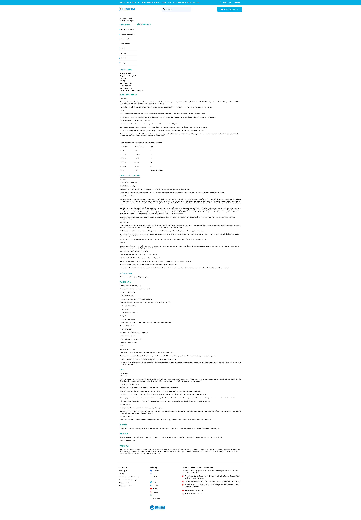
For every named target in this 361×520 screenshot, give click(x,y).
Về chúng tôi (123, 471)
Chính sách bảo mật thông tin (128, 480)
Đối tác (189, 2)
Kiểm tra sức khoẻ (147, 2)
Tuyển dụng (182, 2)
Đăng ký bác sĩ (124, 483)
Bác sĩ (129, 2)
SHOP (164, 2)
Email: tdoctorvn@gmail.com (194, 490)
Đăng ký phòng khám (126, 486)
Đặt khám (196, 2)
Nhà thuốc (157, 2)
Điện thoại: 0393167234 (193, 493)
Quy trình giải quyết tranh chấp (129, 477)
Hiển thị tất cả (125, 25)
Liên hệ (121, 474)
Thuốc (175, 2)
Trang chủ (122, 2)
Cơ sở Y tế (135, 2)
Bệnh (169, 2)
